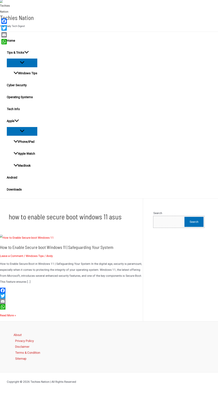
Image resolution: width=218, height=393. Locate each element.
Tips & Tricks (15, 52)
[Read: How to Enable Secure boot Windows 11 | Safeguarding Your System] (27, 237)
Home (11, 40)
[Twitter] (71, 296)
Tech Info (13, 109)
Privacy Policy (24, 341)
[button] (26, 53)
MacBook (24, 165)
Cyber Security (17, 85)
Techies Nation (17, 17)
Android (12, 177)
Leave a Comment (11, 256)
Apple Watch (26, 153)
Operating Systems (20, 97)
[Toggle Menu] (22, 63)
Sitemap (20, 358)
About (18, 335)
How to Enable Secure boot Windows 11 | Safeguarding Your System (56, 247)
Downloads (14, 189)
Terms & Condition (27, 352)
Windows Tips (27, 73)
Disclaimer (22, 346)
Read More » (8, 315)
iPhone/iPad (26, 141)
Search (157, 213)
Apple (10, 121)
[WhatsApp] (71, 307)
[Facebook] (71, 290)
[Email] (71, 301)
